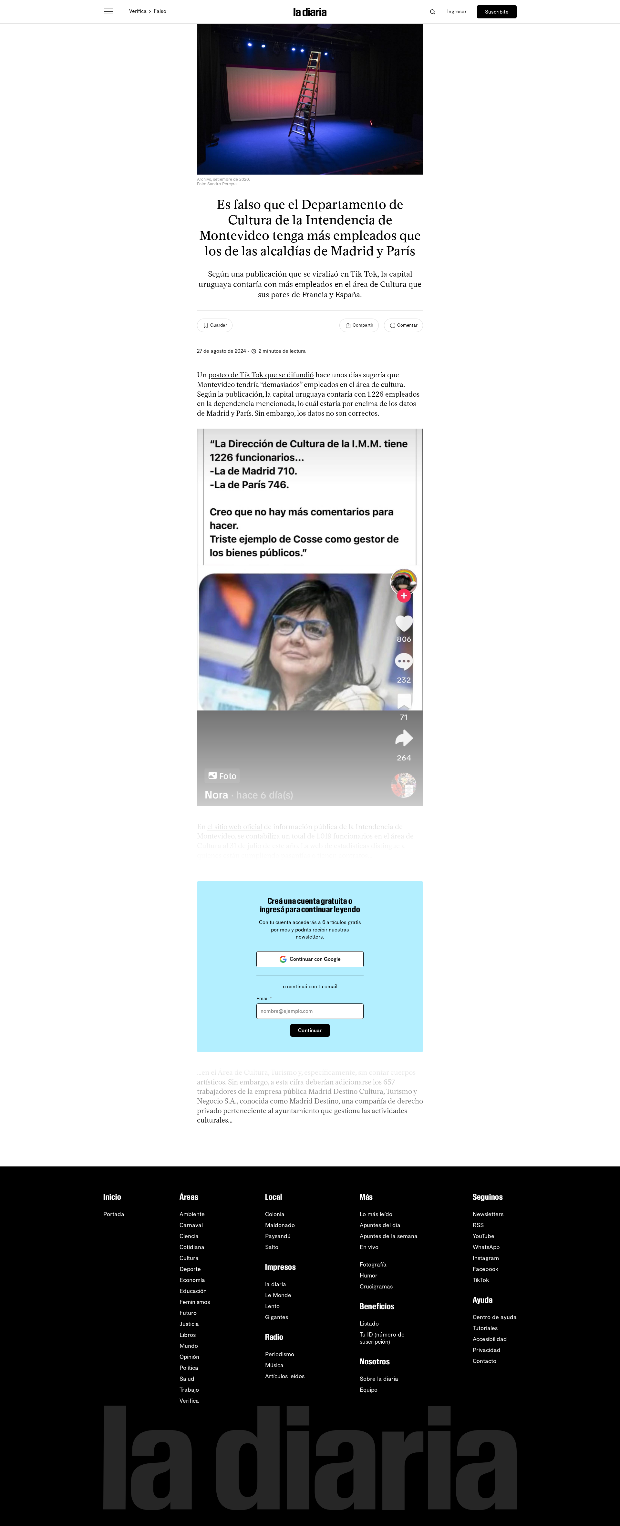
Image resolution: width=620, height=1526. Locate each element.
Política (189, 1367)
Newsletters (488, 1214)
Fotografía (373, 1264)
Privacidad (487, 1350)
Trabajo (189, 1389)
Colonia (274, 1214)
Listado (369, 1323)
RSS (478, 1225)
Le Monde (278, 1295)
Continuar (310, 1030)
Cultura (189, 1258)
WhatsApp (486, 1247)
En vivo (369, 1247)
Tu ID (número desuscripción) (382, 1338)
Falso (160, 11)
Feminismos (195, 1302)
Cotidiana (192, 1247)
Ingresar (457, 11)
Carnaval (191, 1225)
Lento (272, 1306)
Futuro (188, 1313)
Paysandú (278, 1236)
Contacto (484, 1361)
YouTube (483, 1236)
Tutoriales (485, 1328)
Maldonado (280, 1225)
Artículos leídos (285, 1376)
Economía (192, 1280)
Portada (113, 1214)
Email (264, 999)
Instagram (486, 1258)
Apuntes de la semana (389, 1236)
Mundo (189, 1345)
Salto (271, 1247)
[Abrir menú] (108, 11)
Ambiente (192, 1214)
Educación (193, 1291)
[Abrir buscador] (432, 11)
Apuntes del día (380, 1225)
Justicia (189, 1324)
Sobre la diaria (379, 1378)
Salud (187, 1378)
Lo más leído (376, 1214)
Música (274, 1365)
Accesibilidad (490, 1339)
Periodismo (279, 1354)
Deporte (190, 1269)
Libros (188, 1334)
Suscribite (497, 12)
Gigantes (276, 1317)
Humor (368, 1275)
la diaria (275, 1284)
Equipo (368, 1389)
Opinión (189, 1356)
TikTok (481, 1280)
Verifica (138, 11)
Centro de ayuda (495, 1317)
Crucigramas (376, 1286)
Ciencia (189, 1236)
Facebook (486, 1269)
